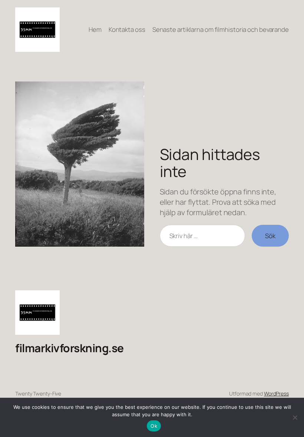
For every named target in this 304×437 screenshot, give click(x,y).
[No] (294, 417)
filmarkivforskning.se (69, 348)
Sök (270, 235)
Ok (154, 426)
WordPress (276, 393)
